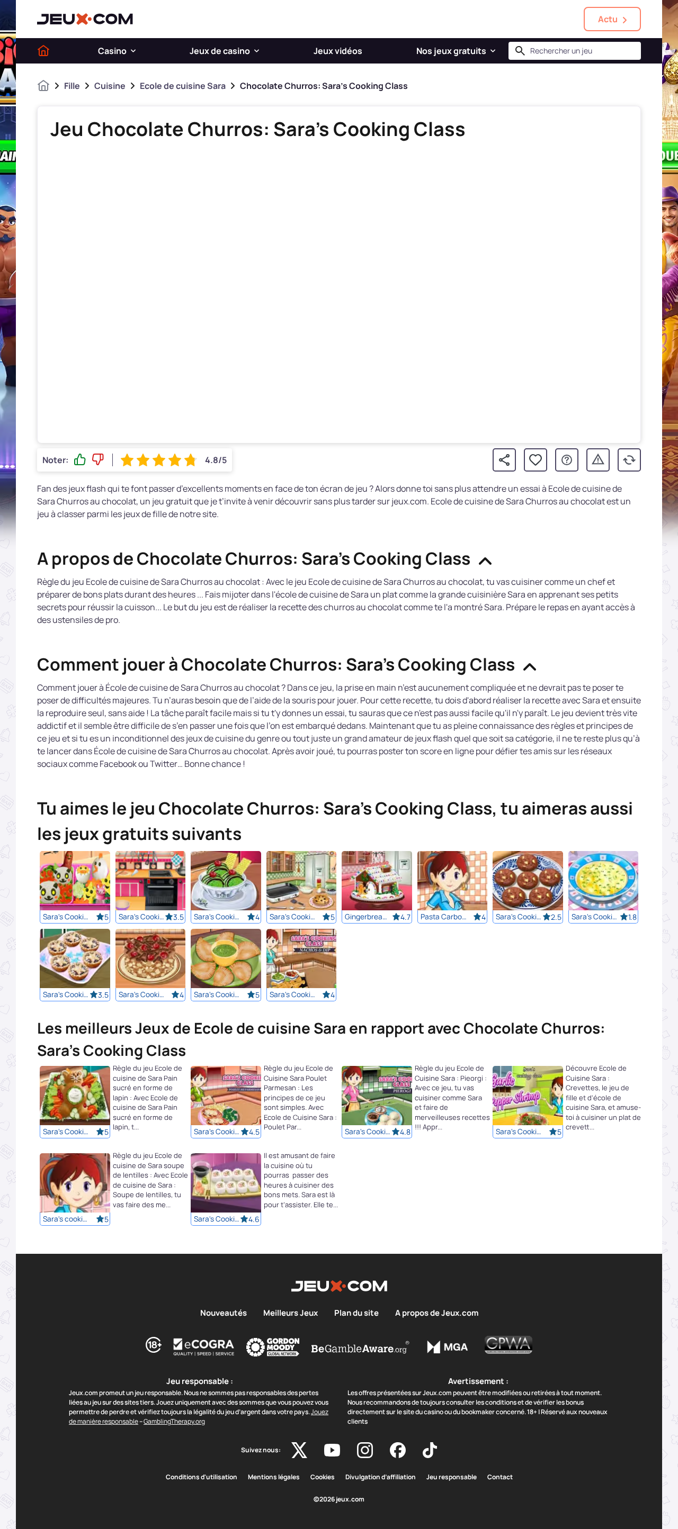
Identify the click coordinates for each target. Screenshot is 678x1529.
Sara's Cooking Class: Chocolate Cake (142, 994)
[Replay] (629, 460)
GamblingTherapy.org (174, 1421)
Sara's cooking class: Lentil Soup (66, 1219)
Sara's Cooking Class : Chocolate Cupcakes (142, 916)
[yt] (332, 1450)
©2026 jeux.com (339, 1499)
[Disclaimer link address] (204, 1346)
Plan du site (356, 1313)
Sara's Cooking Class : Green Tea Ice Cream (217, 916)
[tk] (430, 1450)
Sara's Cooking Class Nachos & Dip (293, 994)
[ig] (365, 1450)
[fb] (398, 1450)
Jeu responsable (451, 1477)
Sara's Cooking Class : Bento (66, 916)
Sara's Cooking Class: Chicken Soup (595, 916)
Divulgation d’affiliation (380, 1477)
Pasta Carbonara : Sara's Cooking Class (444, 916)
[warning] (598, 460)
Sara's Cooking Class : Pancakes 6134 (293, 916)
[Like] (80, 460)
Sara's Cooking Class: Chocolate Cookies (519, 916)
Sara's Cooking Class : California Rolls (217, 1219)
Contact (500, 1477)
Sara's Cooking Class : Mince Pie (66, 994)
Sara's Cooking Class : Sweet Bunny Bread (66, 1132)
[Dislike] (98, 460)
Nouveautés (223, 1313)
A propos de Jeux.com (436, 1313)
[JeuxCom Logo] (85, 19)
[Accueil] (43, 51)
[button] (133, 51)
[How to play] (566, 460)
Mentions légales (274, 1477)
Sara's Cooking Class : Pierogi (368, 1132)
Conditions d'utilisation (201, 1477)
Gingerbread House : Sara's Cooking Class (368, 916)
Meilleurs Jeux (290, 1313)
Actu (608, 19)
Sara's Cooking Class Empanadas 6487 (217, 994)
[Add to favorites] (535, 460)
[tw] (299, 1450)
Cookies (322, 1477)
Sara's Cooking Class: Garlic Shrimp (519, 1132)
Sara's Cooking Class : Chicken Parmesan (217, 1132)
